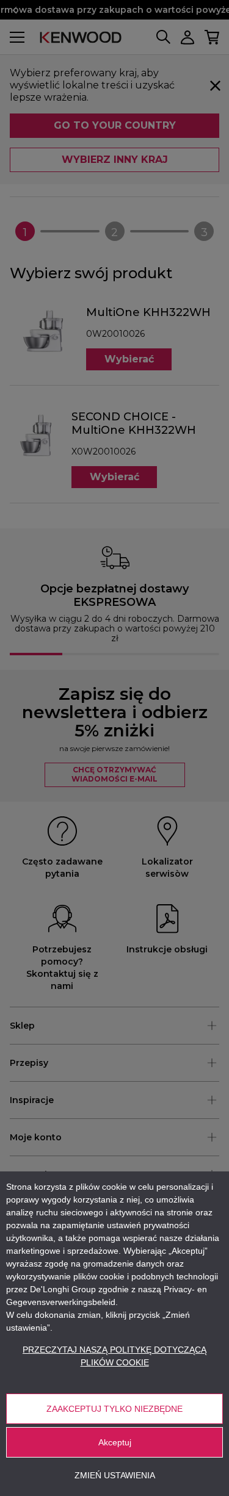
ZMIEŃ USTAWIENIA (115, 1475)
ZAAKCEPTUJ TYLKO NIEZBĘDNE (114, 1409)
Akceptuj (114, 1442)
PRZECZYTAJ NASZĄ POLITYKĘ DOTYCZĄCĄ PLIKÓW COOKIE (114, 1356)
